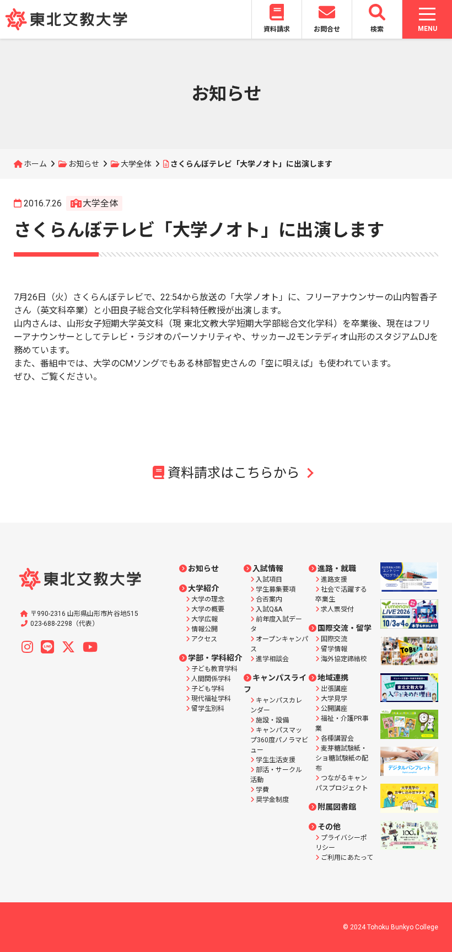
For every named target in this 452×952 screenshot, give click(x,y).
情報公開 (204, 629)
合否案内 (269, 599)
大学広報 (204, 619)
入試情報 (267, 568)
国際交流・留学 (345, 628)
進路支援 (334, 579)
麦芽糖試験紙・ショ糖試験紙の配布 (341, 758)
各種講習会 (337, 738)
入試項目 (269, 579)
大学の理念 (207, 599)
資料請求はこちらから (234, 473)
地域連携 (333, 677)
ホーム (35, 163)
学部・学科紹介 (215, 657)
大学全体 (136, 163)
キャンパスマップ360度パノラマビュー (279, 740)
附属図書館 (337, 806)
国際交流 (334, 639)
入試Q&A (269, 609)
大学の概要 (207, 609)
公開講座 (334, 708)
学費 (262, 790)
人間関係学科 (211, 679)
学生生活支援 (275, 760)
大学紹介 (203, 588)
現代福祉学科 (211, 699)
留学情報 (334, 649)
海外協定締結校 (344, 659)
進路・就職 (337, 568)
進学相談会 (272, 659)
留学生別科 (207, 708)
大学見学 (334, 699)
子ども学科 (207, 689)
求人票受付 (337, 609)
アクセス (204, 639)
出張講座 (334, 689)
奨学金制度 (272, 800)
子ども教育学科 (214, 669)
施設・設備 (272, 720)
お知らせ (83, 163)
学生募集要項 (275, 589)
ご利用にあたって (347, 857)
